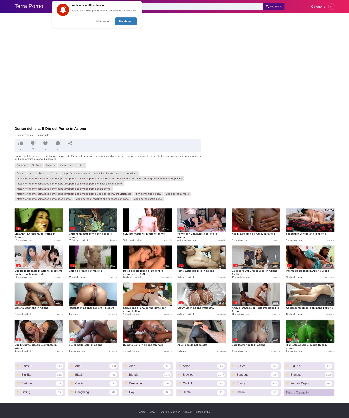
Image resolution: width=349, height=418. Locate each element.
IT (331, 6)
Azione (54, 173)
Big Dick (36, 165)
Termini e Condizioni (169, 412)
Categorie (318, 6)
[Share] (70, 143)
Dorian (20, 173)
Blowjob (50, 165)
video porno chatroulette (148, 198)
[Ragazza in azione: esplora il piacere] (93, 294)
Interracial (65, 165)
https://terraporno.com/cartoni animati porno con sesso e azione (100, 173)
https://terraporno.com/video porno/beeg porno (44, 198)
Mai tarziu (102, 21)
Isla (31, 173)
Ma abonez (126, 21)
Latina (80, 165)
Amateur (22, 165)
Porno (42, 173)
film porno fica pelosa (148, 193)
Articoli (143, 412)
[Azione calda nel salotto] (201, 331)
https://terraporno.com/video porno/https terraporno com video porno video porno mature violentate (74, 193)
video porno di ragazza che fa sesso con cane (102, 198)
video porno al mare (177, 193)
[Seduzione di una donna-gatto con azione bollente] (147, 294)
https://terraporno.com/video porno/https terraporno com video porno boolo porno (64, 188)
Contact (187, 412)
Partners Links (202, 412)
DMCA (152, 412)
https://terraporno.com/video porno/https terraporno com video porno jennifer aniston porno (69, 183)
